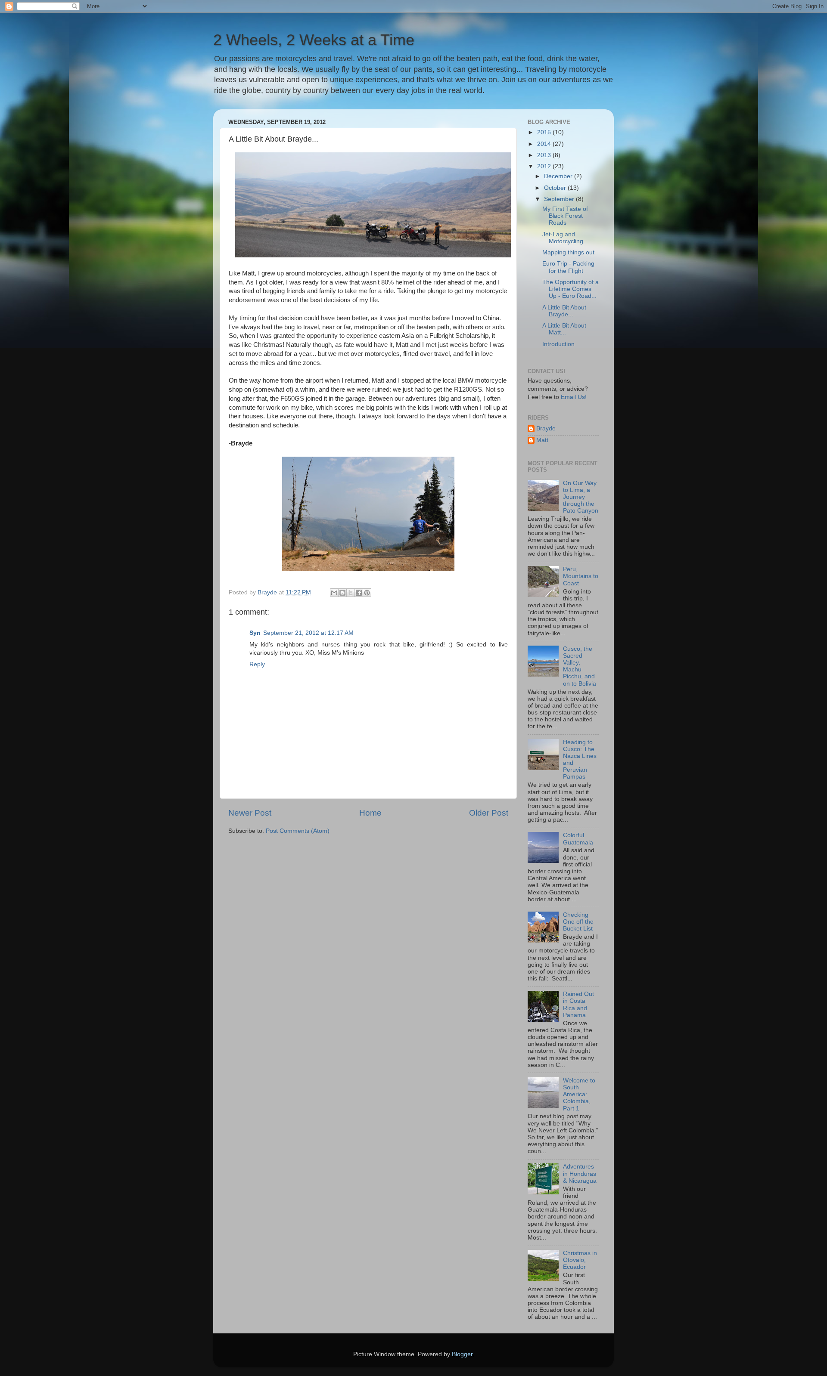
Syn (255, 633)
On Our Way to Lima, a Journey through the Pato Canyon (580, 497)
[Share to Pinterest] (367, 592)
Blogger (462, 1354)
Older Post (488, 812)
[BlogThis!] (342, 592)
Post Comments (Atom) (298, 831)
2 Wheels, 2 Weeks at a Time (313, 40)
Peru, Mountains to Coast (580, 576)
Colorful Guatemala (578, 838)
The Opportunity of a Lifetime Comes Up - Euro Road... (570, 289)
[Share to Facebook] (358, 592)
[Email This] (334, 592)
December (559, 176)
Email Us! (574, 397)
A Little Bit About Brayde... (564, 311)
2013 (545, 155)
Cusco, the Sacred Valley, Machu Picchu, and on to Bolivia (579, 666)
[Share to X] (350, 592)
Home (370, 812)
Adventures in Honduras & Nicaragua (580, 1173)
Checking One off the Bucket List (578, 922)
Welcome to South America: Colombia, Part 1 (579, 1094)
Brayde (546, 428)
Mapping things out (568, 252)
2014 (545, 144)
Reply (257, 664)
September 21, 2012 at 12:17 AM (308, 633)
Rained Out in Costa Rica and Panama (578, 1004)
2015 (545, 132)
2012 (545, 166)
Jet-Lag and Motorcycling (562, 237)
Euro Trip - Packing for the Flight (568, 267)
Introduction (558, 344)
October (556, 188)
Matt (542, 440)
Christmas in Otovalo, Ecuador (580, 1260)
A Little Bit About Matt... (564, 329)
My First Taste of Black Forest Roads (565, 216)
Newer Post (249, 812)
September (560, 199)
